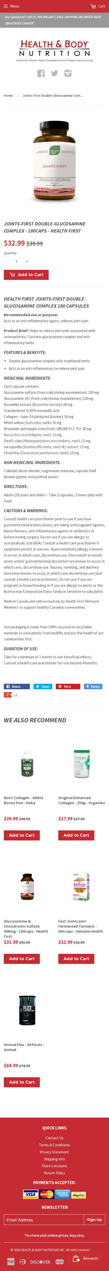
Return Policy (54, 1172)
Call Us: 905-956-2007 (41, 17)
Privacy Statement (54, 1152)
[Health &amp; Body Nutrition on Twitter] (54, 75)
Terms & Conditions (54, 1145)
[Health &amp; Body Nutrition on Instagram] (68, 75)
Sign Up (94, 1219)
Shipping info (54, 1159)
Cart (101, 6)
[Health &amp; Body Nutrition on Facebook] (41, 75)
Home (8, 95)
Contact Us (55, 1137)
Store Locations (54, 1165)
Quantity (10, 253)
